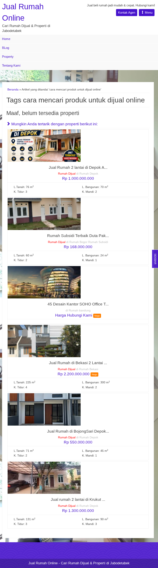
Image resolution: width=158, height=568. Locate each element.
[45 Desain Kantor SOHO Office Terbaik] (44, 282)
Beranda (13, 89)
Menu (148, 12)
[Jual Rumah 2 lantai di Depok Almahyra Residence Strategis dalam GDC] (44, 145)
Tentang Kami (11, 65)
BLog (5, 47)
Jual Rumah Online (43, 563)
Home (6, 39)
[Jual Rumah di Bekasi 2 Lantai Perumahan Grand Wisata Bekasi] (44, 341)
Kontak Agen (126, 12)
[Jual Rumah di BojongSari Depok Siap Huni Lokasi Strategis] (44, 409)
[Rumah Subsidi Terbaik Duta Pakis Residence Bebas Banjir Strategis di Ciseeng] (44, 214)
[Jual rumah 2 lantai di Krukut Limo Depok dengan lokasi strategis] (44, 478)
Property (8, 56)
